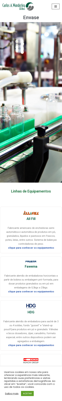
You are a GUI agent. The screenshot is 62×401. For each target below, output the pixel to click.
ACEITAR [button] (27, 393)
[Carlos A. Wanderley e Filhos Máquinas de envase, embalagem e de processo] (18, 6)
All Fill (31, 219)
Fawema (31, 266)
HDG (31, 312)
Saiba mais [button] (12, 393)
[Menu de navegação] (56, 6)
